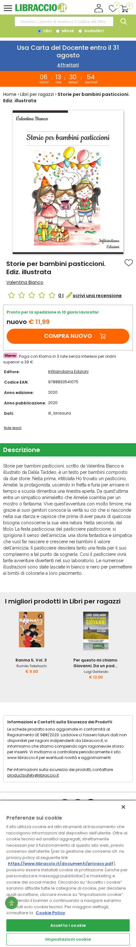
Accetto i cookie (68, 925)
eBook (67, 30)
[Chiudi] (123, 807)
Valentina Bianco (24, 282)
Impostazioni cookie (67, 939)
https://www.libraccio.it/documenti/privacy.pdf (60, 864)
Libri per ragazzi (37, 94)
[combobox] (64, 21)
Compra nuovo (68, 336)
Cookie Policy (50, 913)
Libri (47, 30)
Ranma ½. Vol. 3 (31, 660)
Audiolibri (93, 30)
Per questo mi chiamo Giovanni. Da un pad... (95, 662)
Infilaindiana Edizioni (68, 371)
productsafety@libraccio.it (33, 775)
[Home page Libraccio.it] (41, 11)
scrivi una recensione (97, 295)
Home (9, 94)
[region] (68, 873)
